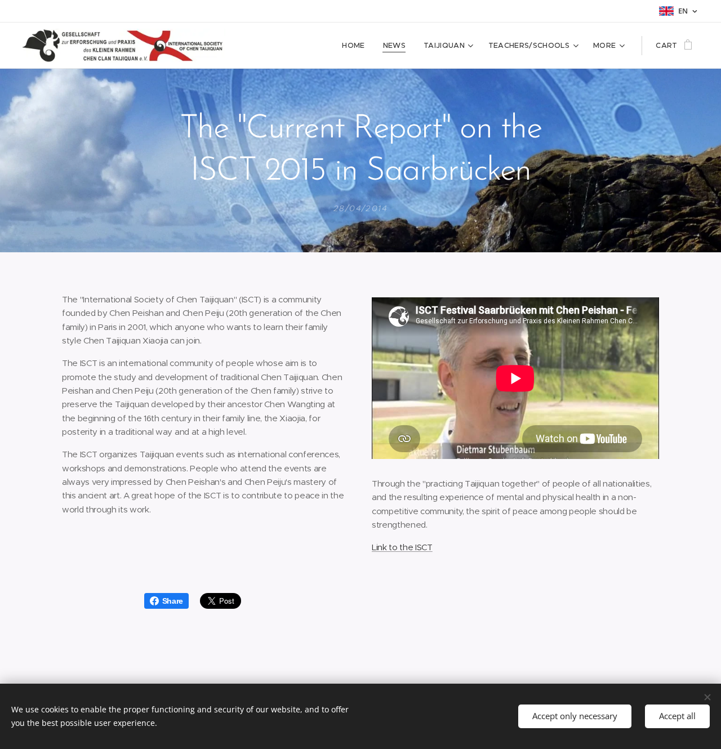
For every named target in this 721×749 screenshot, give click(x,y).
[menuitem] (356, 46)
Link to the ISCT (402, 547)
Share (172, 600)
